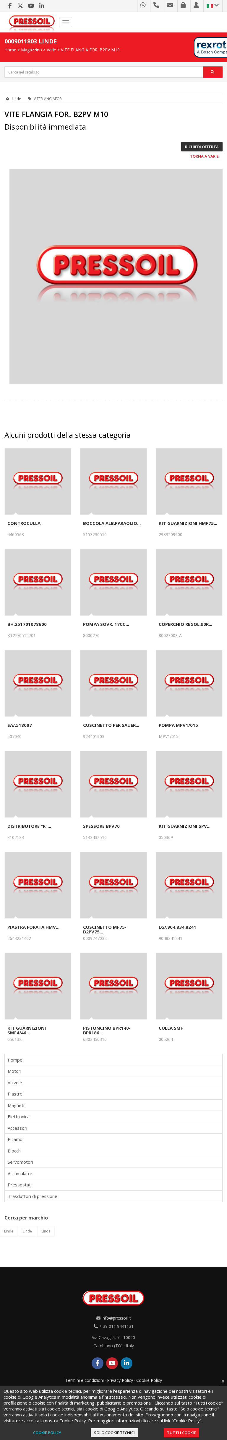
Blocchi (15, 1151)
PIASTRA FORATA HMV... (33, 927)
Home (10, 50)
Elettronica (19, 1116)
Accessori (17, 1128)
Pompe (15, 1060)
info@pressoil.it (116, 1318)
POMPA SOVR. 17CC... (106, 624)
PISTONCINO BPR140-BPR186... (107, 1030)
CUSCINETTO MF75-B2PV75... (105, 929)
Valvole (15, 1082)
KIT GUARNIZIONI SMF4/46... (26, 1030)
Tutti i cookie (181, 1432)
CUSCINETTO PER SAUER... (111, 725)
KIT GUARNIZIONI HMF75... (188, 523)
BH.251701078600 (27, 624)
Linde (16, 98)
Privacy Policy (120, 1380)
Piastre (15, 1094)
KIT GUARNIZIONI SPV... (184, 826)
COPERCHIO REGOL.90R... (185, 624)
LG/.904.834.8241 (177, 927)
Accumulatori (20, 1173)
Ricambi (15, 1139)
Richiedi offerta (202, 146)
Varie (51, 50)
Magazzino (31, 50)
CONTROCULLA (23, 523)
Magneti (16, 1105)
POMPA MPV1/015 (178, 725)
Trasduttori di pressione (32, 1196)
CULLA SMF (171, 1028)
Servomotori (20, 1162)
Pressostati (20, 1185)
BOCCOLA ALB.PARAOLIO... (112, 523)
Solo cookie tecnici (114, 1432)
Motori (14, 1071)
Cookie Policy (149, 1380)
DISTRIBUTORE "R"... (29, 826)
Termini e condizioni (84, 1380)
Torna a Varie (204, 156)
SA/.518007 (19, 725)
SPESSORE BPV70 (101, 826)
